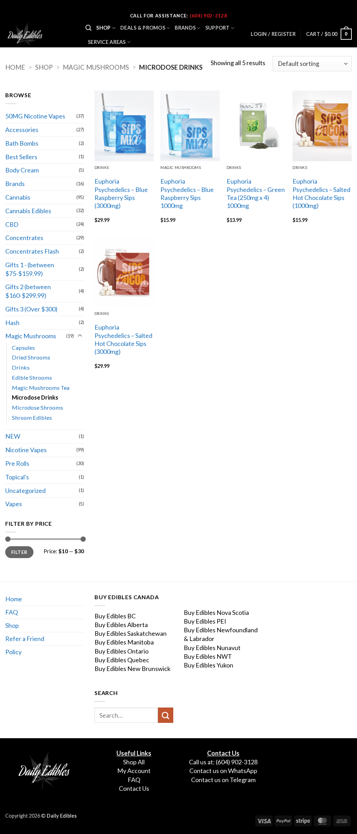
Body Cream (22, 170)
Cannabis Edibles (28, 211)
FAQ (11, 612)
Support (217, 28)
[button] (329, 34)
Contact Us (134, 788)
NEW (12, 436)
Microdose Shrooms (37, 407)
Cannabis (17, 197)
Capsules (23, 347)
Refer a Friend (24, 638)
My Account (134, 771)
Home (15, 67)
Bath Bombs (21, 143)
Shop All (134, 762)
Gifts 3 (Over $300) (31, 309)
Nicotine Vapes (26, 450)
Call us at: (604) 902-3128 (223, 762)
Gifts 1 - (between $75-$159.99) (29, 269)
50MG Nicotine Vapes (35, 116)
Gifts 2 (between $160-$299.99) (28, 291)
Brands (185, 28)
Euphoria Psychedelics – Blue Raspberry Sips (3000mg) (121, 193)
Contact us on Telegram (223, 779)
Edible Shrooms (32, 377)
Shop (103, 28)
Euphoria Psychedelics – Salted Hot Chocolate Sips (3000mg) (123, 339)
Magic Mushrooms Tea (40, 387)
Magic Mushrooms (96, 67)
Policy (13, 652)
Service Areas (107, 42)
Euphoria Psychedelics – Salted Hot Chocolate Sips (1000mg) (321, 193)
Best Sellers (21, 157)
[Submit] (165, 715)
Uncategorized (25, 490)
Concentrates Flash (32, 251)
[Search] (88, 28)
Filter (19, 552)
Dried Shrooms (31, 357)
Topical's (17, 477)
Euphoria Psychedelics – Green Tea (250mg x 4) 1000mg (256, 193)
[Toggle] (80, 336)
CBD (11, 224)
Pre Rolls (17, 463)
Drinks (21, 367)
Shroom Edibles (32, 417)
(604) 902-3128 (208, 15)
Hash (12, 322)
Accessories (21, 129)
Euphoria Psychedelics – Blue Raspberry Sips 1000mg (187, 193)
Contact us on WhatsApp (223, 771)
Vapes (13, 504)
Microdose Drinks (35, 397)
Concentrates (24, 237)
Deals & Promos (142, 28)
